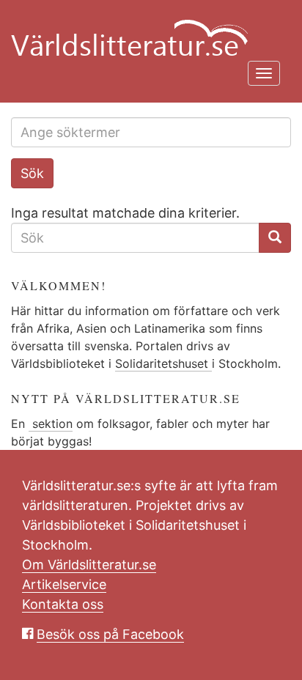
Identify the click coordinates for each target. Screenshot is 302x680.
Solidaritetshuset (163, 363)
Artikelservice (64, 584)
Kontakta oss (62, 604)
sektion (51, 423)
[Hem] (145, 29)
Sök (32, 173)
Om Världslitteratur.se (89, 564)
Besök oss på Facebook (110, 634)
